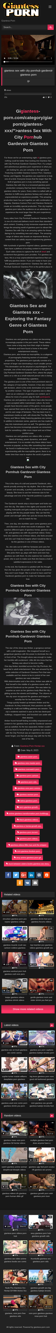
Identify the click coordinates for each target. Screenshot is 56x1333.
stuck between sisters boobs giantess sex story (28, 864)
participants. (45, 397)
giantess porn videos (29, 838)
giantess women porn (29, 794)
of (38, 158)
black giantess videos (28, 820)
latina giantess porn (28, 801)
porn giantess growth (29, 807)
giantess (30, 111)
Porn (29, 137)
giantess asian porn (28, 757)
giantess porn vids (29, 782)
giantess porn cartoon (28, 775)
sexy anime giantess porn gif (28, 857)
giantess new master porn (29, 763)
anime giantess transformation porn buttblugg (28, 813)
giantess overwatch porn (28, 769)
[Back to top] (48, 1325)
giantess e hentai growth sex (28, 826)
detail (43, 252)
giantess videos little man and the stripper (28, 845)
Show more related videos (28, 1009)
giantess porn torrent (29, 832)
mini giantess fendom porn (28, 851)
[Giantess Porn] (23, 10)
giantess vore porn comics (29, 788)
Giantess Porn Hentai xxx (32, 746)
